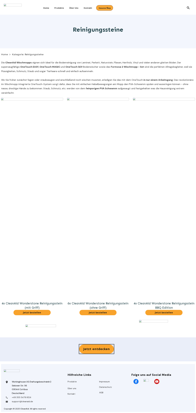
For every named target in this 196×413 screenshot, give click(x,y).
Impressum (104, 381)
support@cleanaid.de (22, 401)
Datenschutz (105, 387)
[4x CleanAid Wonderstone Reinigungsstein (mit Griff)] (32, 198)
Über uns (72, 388)
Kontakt (71, 393)
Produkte (72, 381)
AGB (101, 392)
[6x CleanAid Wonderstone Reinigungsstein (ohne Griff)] (98, 198)
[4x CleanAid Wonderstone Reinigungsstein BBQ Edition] (164, 198)
